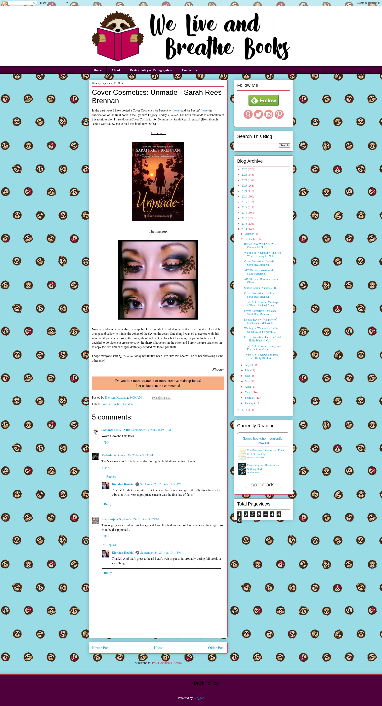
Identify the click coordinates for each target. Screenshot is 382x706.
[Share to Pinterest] (169, 398)
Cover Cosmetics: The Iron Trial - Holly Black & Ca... (262, 338)
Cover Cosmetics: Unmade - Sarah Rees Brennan (260, 263)
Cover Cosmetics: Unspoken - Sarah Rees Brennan (261, 312)
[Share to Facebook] (165, 398)
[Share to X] (161, 398)
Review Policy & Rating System (151, 70)
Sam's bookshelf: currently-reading (263, 440)
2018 (245, 207)
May (248, 381)
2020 (245, 196)
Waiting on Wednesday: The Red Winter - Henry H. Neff (262, 254)
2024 (245, 180)
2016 (245, 218)
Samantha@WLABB (115, 429)
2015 (245, 223)
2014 (245, 229)
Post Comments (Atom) (167, 663)
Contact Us (189, 70)
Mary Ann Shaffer (256, 457)
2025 (245, 174)
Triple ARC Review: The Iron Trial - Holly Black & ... (261, 356)
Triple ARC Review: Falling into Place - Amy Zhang (262, 347)
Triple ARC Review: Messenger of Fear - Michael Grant (262, 303)
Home (98, 70)
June (248, 375)
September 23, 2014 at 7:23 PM (133, 455)
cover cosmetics (111, 404)
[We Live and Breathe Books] (263, 105)
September (251, 239)
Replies (111, 476)
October (250, 234)
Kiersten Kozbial (123, 484)
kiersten (128, 404)
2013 (245, 410)
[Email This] (154, 398)
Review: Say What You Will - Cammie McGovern (261, 245)
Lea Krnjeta (109, 519)
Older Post (216, 647)
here (176, 110)
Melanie (106, 455)
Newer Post (100, 647)
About (115, 70)
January (249, 403)
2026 (245, 169)
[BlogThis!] (158, 398)
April (248, 386)
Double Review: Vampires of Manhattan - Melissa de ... (260, 321)
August (249, 365)
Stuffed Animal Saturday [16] (261, 288)
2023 (245, 185)
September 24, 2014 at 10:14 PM (160, 552)
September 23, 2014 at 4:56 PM (151, 430)
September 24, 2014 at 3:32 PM (139, 519)
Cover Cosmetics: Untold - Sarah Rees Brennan (259, 294)
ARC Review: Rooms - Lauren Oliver (261, 280)
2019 (245, 202)
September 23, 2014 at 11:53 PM (160, 484)
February (250, 397)
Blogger (199, 698)
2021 (245, 191)
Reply (105, 442)
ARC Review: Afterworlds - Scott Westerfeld (260, 272)
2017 (245, 212)
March (249, 392)
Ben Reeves (254, 472)
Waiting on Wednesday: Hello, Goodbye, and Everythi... (261, 329)
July (247, 370)
